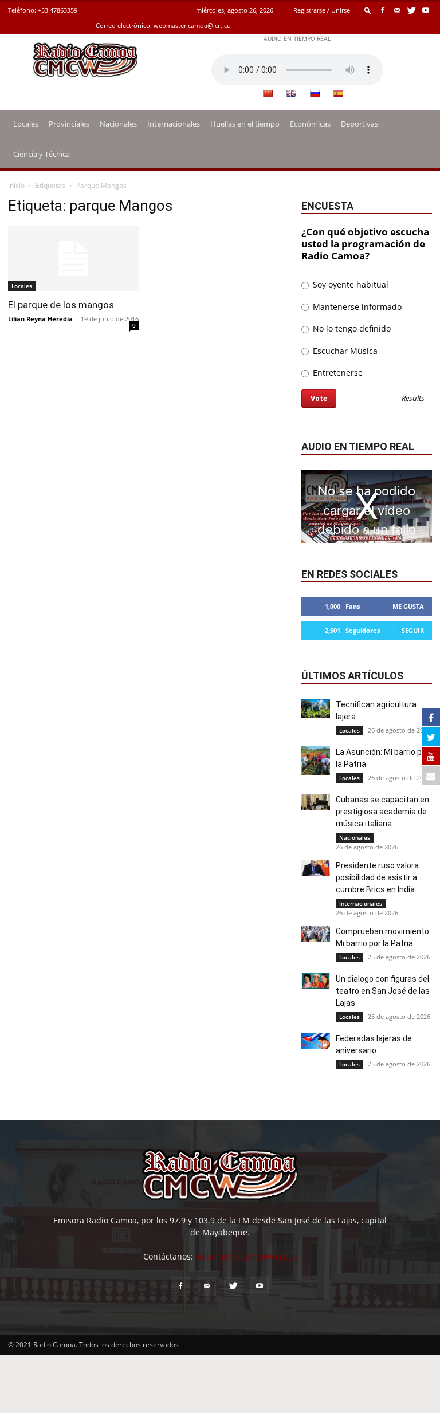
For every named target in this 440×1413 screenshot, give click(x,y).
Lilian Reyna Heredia (40, 318)
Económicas (310, 124)
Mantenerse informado (356, 306)
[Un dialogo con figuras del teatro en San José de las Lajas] (315, 981)
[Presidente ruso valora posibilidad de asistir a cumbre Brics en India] (315, 868)
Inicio (16, 185)
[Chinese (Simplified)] (267, 93)
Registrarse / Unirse (321, 10)
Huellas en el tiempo (245, 124)
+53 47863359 (57, 10)
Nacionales (118, 124)
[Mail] (397, 10)
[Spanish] (338, 93)
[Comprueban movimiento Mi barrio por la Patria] (315, 934)
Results (413, 399)
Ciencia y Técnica (41, 154)
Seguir (413, 630)
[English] (291, 93)
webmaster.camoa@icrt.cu (192, 25)
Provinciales (69, 124)
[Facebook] (382, 10)
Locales (25, 124)
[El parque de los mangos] (73, 258)
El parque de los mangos (61, 304)
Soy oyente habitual (349, 284)
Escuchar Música (344, 350)
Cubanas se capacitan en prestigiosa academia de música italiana (382, 811)
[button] (367, 10)
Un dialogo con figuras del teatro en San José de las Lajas (383, 990)
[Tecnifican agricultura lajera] (315, 708)
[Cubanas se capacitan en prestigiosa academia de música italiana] (315, 802)
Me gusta (408, 606)
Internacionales (173, 124)
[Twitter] (411, 10)
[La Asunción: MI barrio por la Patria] (315, 760)
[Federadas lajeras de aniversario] (315, 1041)
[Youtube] (425, 10)
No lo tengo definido (351, 328)
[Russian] (314, 93)
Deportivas (359, 124)
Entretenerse (337, 372)
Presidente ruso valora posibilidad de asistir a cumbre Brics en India (377, 877)
